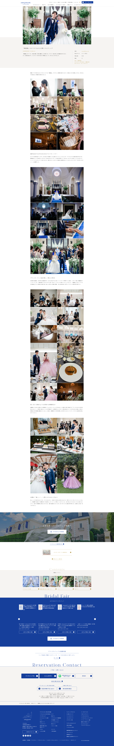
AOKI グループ (73, 740)
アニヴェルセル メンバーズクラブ (87, 717)
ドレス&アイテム (77, 4)
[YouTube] (30, 736)
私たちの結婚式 (50, 4)
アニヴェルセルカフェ (85, 715)
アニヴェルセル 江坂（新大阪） (24, 703)
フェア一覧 (63, 696)
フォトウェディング (70, 717)
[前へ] (19, 619)
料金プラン (44, 4)
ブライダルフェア (36, 4)
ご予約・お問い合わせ (88, 2)
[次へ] (95, 619)
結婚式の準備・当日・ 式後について (43, 726)
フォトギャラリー (43, 723)
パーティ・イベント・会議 (85, 719)
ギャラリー (91, 4)
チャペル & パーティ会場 (44, 717)
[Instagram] (79, 2)
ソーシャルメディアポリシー (65, 740)
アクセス (50, 2)
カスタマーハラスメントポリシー (52, 740)
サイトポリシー (34, 740)
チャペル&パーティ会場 (60, 4)
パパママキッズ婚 (70, 719)
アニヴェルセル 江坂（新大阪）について (46, 714)
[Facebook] (26, 736)
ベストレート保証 (56, 2)
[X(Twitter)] (28, 736)
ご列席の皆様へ (70, 2)
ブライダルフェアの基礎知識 (56, 717)
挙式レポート (33, 703)
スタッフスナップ (70, 732)
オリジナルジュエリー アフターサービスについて (85, 724)
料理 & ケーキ (70, 4)
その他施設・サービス (55, 719)
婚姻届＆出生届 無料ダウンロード (72, 736)
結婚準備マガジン (70, 734)
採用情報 (28, 740)
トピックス (76, 2)
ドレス (41, 719)
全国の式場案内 (69, 725)
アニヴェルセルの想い (70, 727)
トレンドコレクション (55, 721)
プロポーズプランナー (85, 714)
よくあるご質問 (63, 2)
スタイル (84, 4)
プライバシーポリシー (42, 740)
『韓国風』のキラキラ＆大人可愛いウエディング (45, 703)
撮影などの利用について (85, 721)
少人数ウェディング (70, 714)
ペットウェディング (70, 715)
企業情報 (24, 740)
